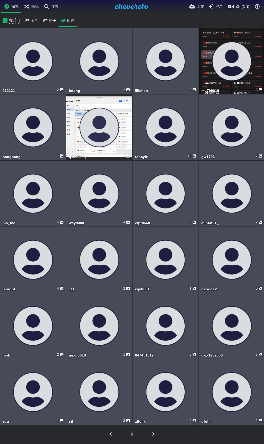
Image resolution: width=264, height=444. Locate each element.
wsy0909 (76, 223)
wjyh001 (142, 289)
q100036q (77, 157)
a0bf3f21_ (210, 223)
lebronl (9, 289)
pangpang (12, 157)
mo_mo (9, 223)
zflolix (140, 421)
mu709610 (210, 91)
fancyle (141, 157)
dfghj (206, 421)
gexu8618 (77, 355)
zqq (6, 421)
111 (72, 289)
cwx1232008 (212, 355)
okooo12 (209, 289)
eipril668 (142, 223)
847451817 (144, 355)
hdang (74, 91)
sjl (71, 421)
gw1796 (208, 157)
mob (6, 355)
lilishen (141, 91)
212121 (9, 91)
